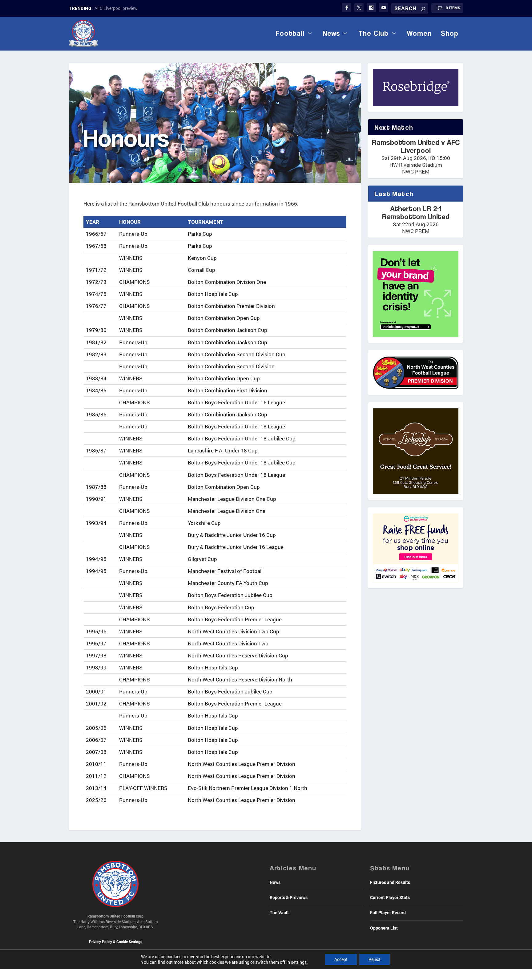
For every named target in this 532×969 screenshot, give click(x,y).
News (331, 33)
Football (290, 33)
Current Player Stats (390, 897)
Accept (341, 959)
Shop (449, 33)
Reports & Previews (289, 897)
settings (299, 962)
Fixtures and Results (390, 882)
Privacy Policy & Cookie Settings (115, 942)
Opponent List (384, 928)
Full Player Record (388, 912)
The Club (373, 33)
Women (419, 33)
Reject (375, 959)
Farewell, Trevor (110, 8)
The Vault (279, 912)
